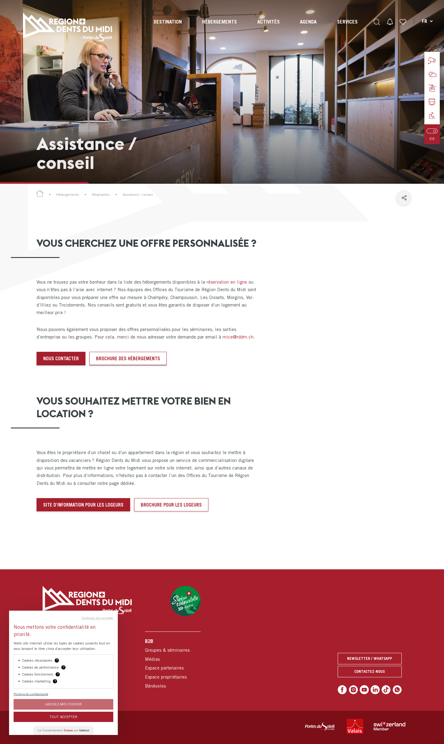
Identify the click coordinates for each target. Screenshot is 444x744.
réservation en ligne (227, 282)
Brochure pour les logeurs (171, 504)
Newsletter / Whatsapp (369, 658)
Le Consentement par (63, 730)
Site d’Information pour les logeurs (83, 504)
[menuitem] (167, 27)
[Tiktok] (386, 689)
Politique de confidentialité (31, 694)
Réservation (101, 194)
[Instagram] (353, 689)
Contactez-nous (369, 671)
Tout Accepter (63, 716)
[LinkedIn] (375, 689)
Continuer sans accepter (97, 617)
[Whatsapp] (397, 689)
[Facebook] (342, 689)
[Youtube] (364, 689)
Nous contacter (61, 358)
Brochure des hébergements (128, 358)
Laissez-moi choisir (63, 704)
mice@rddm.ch (238, 336)
